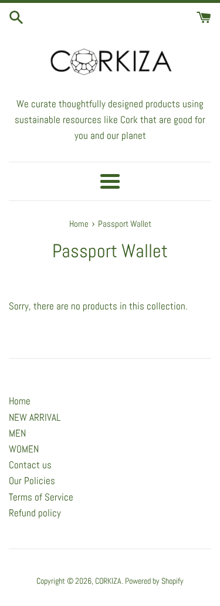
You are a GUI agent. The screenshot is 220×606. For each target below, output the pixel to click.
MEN (17, 433)
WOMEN (24, 448)
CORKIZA (108, 581)
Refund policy (35, 512)
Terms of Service (41, 497)
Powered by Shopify (154, 581)
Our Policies (32, 480)
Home (20, 400)
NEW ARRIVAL (34, 417)
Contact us (30, 464)
